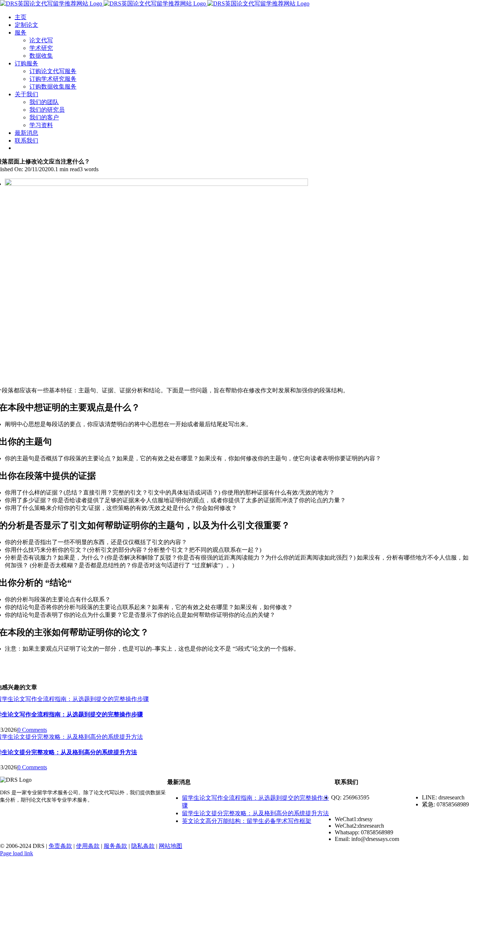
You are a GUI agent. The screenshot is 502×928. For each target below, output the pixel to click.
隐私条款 (143, 846)
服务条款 (115, 846)
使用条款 (88, 846)
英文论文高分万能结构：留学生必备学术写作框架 (246, 821)
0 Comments (32, 730)
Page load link (16, 853)
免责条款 (60, 846)
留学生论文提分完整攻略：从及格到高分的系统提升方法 (255, 813)
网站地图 (170, 846)
